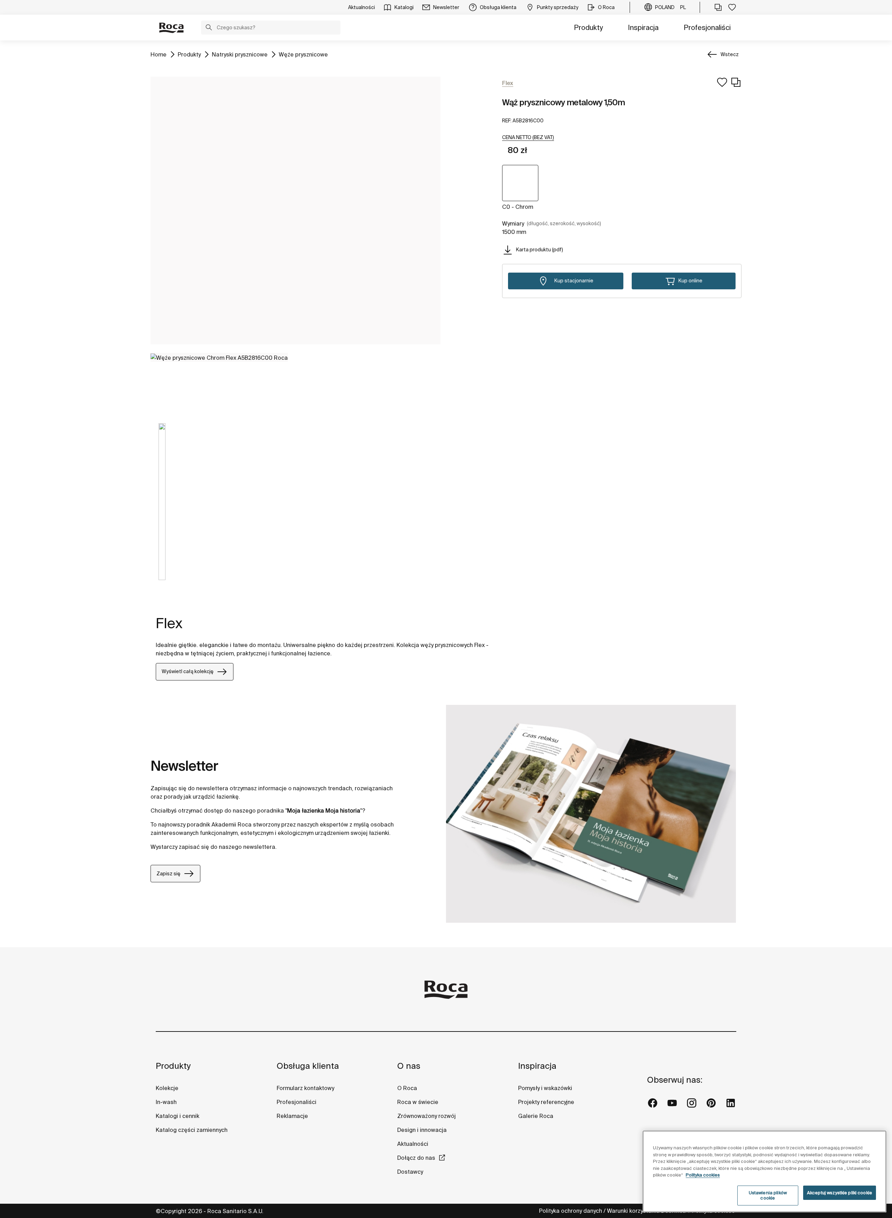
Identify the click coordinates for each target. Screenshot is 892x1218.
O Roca (407, 1088)
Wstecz (730, 54)
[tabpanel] (162, 507)
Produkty (588, 27)
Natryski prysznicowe (240, 54)
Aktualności (412, 1144)
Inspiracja (643, 27)
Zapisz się (168, 873)
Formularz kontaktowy (305, 1088)
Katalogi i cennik (177, 1116)
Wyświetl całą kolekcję (188, 671)
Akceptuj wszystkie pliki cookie (839, 1192)
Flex (169, 623)
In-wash (166, 1102)
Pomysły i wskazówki (545, 1088)
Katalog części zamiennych (192, 1130)
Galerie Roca (535, 1116)
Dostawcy (410, 1171)
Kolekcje (167, 1088)
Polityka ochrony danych (570, 1211)
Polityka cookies (703, 1175)
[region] (764, 1171)
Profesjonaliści (707, 27)
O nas (408, 1066)
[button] (209, 28)
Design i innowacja (422, 1130)
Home (159, 54)
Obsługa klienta (308, 1066)
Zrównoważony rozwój (426, 1116)
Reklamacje (292, 1116)
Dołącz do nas (416, 1158)
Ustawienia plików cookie (768, 1195)
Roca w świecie (417, 1102)
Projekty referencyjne (546, 1102)
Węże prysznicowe (303, 54)
